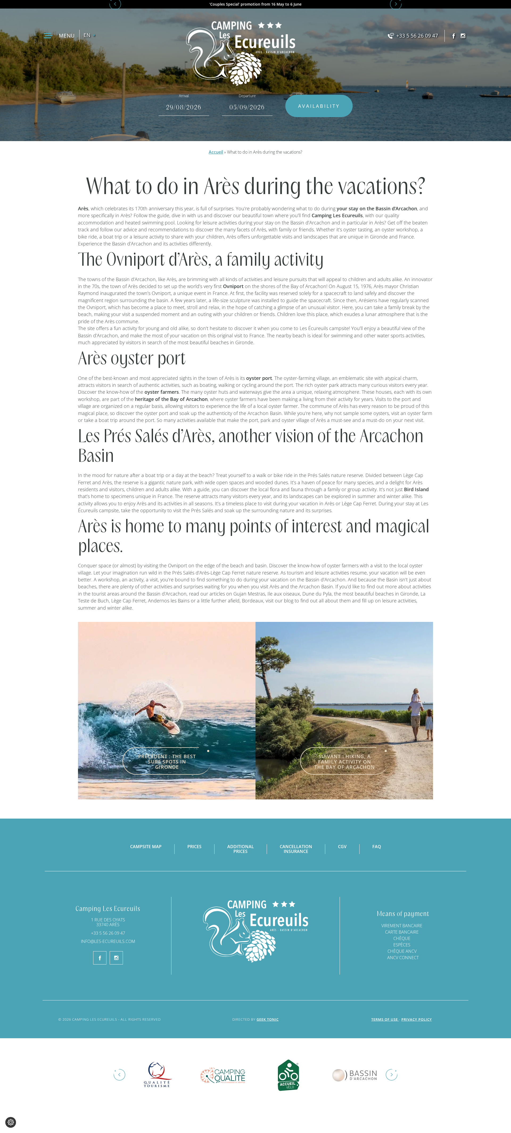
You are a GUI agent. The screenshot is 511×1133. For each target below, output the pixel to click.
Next (391, 1075)
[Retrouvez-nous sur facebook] (453, 36)
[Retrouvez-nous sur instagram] (463, 36)
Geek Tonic (268, 1019)
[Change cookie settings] (10, 1122)
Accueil (216, 152)
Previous (119, 1075)
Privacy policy (416, 1019)
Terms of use (385, 1019)
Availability (319, 106)
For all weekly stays (255, 4)
